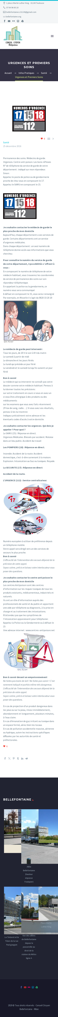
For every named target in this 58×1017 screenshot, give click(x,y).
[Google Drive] (22, 21)
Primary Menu (52, 36)
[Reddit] (26, 758)
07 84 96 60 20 (12, 7)
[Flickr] (13, 21)
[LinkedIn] (22, 758)
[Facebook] (4, 21)
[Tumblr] (18, 758)
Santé (6, 142)
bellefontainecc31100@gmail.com (21, 12)
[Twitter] (9, 758)
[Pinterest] (13, 758)
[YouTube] (9, 21)
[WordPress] (18, 21)
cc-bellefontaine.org (12, 16)
